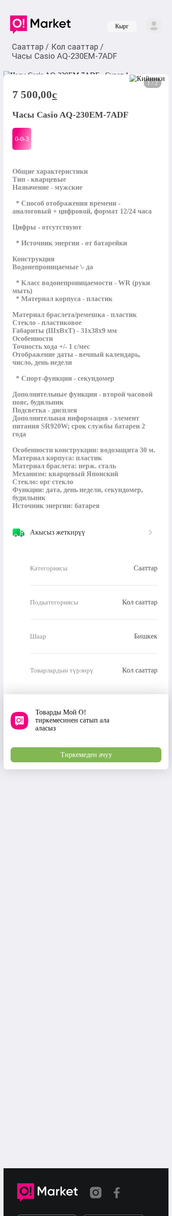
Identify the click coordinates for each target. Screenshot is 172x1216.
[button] (40, 26)
